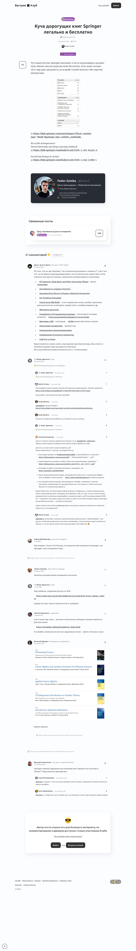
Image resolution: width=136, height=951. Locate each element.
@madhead (40, 404)
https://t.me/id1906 (68, 196)
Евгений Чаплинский (43, 761)
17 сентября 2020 (39, 763)
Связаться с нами (66, 877)
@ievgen (39, 780)
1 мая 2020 (54, 400)
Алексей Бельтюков (46, 435)
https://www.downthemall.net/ (77, 476)
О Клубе (18, 877)
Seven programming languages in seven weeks (69, 315)
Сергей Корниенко (42, 611)
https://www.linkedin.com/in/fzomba (71, 192)
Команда (38, 877)
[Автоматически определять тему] (115, 878)
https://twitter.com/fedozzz (68, 194)
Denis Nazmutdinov (45, 789)
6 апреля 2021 (38, 613)
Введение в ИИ (46, 320)
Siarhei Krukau (43, 382)
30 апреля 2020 (39, 265)
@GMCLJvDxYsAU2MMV (66, 453)
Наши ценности (27, 877)
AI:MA (71, 320)
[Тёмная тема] (119, 878)
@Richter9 (40, 517)
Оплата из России (29, 882)
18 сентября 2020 (61, 776)
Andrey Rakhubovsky (42, 538)
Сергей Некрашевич (46, 776)
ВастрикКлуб (26, 5)
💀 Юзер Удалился (42, 357)
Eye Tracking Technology (50, 296)
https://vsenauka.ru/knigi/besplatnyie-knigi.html (58, 625)
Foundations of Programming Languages (57, 312)
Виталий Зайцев (41, 640)
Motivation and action (49, 308)
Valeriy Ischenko (40, 567)
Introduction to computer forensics (54, 287)
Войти (116, 5)
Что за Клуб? (104, 5)
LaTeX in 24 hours (47, 338)
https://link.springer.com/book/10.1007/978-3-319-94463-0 (65, 150)
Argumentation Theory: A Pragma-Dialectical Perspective (64, 292)
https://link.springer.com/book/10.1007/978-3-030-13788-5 (65, 159)
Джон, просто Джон (42, 263)
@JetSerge (91, 439)
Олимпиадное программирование (55, 329)
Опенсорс (18, 882)
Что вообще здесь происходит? (68, 834)
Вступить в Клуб (75, 842)
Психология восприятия (51, 324)
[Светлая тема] (112, 878)
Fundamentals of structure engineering (56, 333)
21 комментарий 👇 (38, 253)
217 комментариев (54, 233)
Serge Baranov (43, 400)
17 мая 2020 (59, 435)
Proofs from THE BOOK (49, 301)
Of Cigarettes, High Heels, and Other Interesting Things (63, 280)
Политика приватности (50, 877)
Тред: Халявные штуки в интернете (53, 230)
